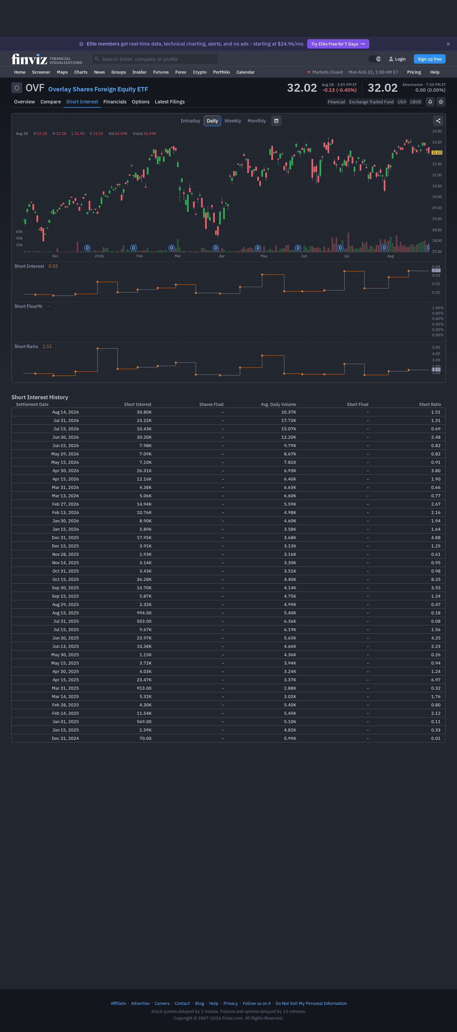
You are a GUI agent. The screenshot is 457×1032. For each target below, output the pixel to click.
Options (141, 101)
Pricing (414, 72)
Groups (118, 72)
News (99, 72)
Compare (50, 101)
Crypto (199, 72)
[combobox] (155, 59)
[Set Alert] (430, 101)
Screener (41, 72)
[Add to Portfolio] (441, 101)
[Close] (448, 43)
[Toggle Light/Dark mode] (375, 59)
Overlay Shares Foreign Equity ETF (98, 89)
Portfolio (221, 72)
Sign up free (430, 59)
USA (402, 101)
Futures (161, 72)
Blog (199, 1003)
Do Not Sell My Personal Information (311, 1003)
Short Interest (82, 101)
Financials (114, 101)
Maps (62, 72)
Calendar (246, 72)
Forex (180, 72)
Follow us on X (257, 1003)
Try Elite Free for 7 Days (334, 44)
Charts (80, 72)
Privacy (230, 1003)
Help (435, 72)
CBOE (416, 101)
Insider (139, 72)
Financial (336, 101)
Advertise (140, 1003)
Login (400, 59)
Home (19, 72)
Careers (162, 1003)
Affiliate (118, 1003)
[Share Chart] (438, 120)
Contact (182, 1003)
